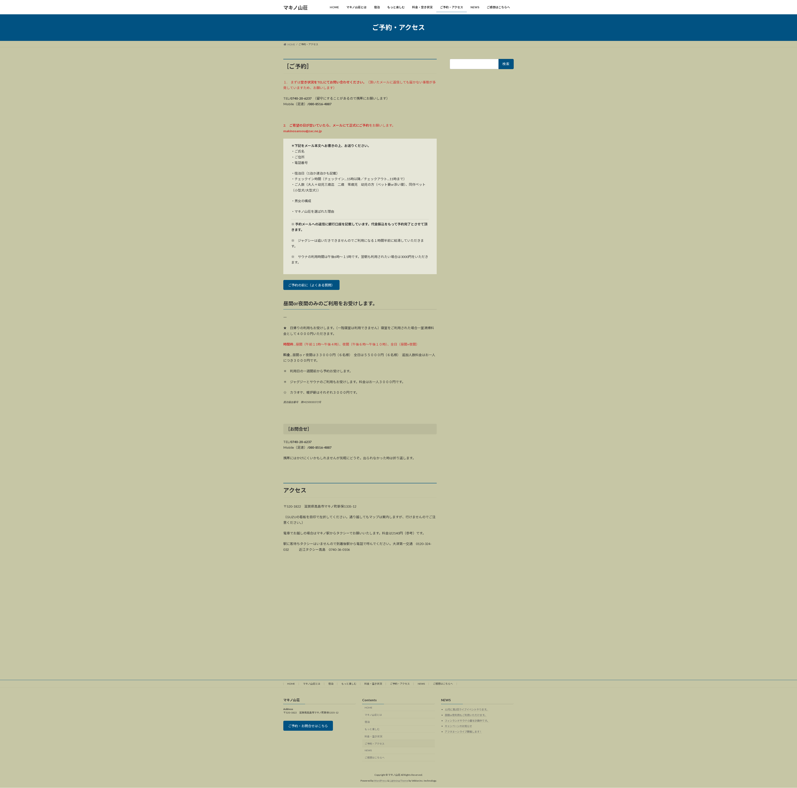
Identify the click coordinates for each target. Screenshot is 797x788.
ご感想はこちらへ (443, 683)
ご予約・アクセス (400, 683)
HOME (291, 683)
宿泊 (330, 683)
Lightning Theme (399, 780)
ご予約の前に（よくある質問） (311, 285)
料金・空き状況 (373, 683)
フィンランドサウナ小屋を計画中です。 (467, 720)
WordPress (380, 780)
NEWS (421, 683)
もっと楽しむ (348, 683)
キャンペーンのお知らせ (458, 726)
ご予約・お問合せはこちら (308, 726)
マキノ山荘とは (311, 683)
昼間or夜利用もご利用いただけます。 (466, 715)
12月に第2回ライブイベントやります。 (467, 709)
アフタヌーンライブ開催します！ (463, 731)
